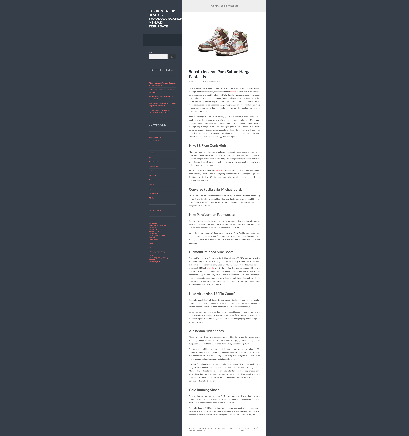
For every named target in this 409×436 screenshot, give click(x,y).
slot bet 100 (153, 227)
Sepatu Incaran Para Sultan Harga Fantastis (219, 74)
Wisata (151, 198)
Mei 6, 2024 (193, 81)
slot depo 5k (153, 229)
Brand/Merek (153, 162)
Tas (150, 189)
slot (150, 247)
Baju (150, 157)
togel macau (219, 170)
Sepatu (151, 184)
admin (203, 81)
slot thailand (153, 233)
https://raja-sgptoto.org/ (157, 252)
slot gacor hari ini (155, 210)
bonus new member (155, 137)
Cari (150, 53)
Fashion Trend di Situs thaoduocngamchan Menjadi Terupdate (168, 18)
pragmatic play (154, 231)
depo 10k (152, 237)
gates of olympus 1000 (157, 235)
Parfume (152, 180)
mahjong (152, 260)
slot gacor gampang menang (158, 258)
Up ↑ (242, 430)
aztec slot (211, 268)
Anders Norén (253, 428)
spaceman (234, 91)
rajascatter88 (153, 224)
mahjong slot (153, 239)
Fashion (151, 171)
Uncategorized (154, 193)
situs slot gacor (154, 140)
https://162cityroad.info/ (157, 226)
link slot (151, 256)
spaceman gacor (154, 261)
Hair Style (152, 175)
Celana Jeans (153, 166)
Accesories (152, 153)
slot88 (151, 243)
